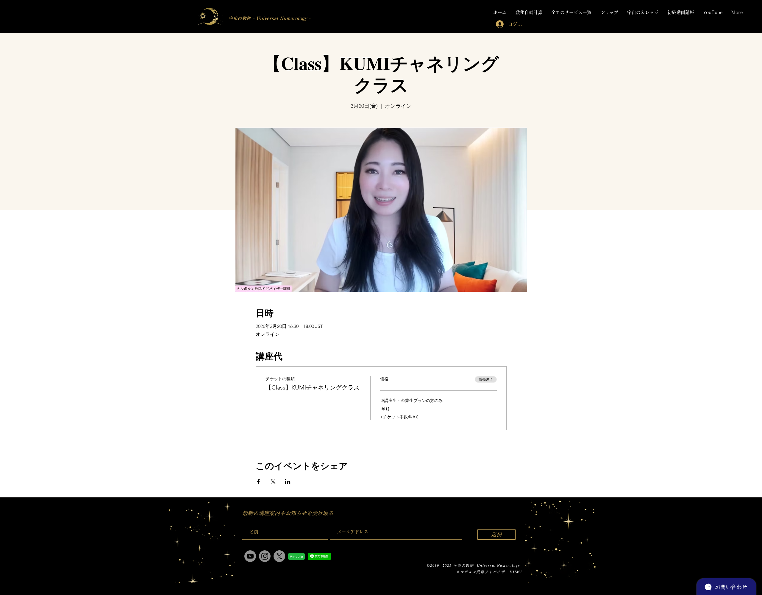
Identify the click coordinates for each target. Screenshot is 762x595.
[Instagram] (265, 556)
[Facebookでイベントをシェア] (258, 481)
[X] (279, 556)
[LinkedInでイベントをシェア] (288, 481)
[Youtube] (250, 556)
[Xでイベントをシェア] (273, 481)
